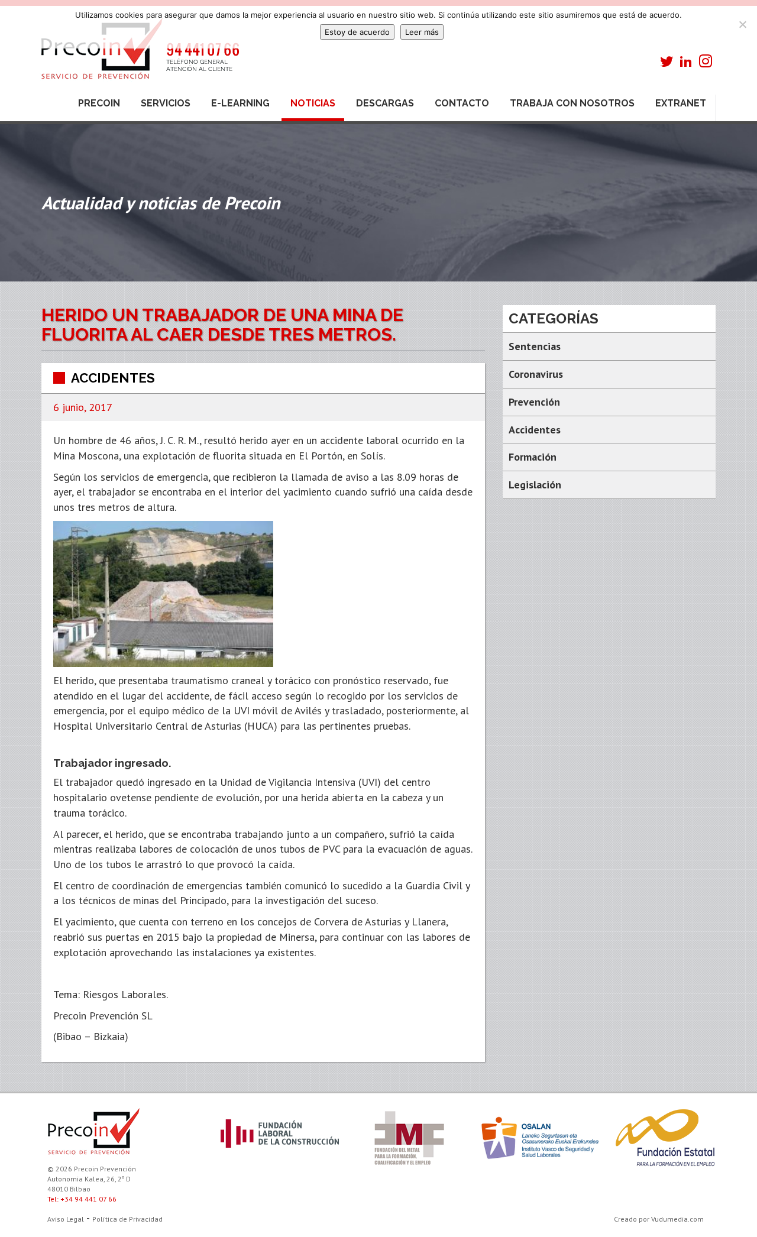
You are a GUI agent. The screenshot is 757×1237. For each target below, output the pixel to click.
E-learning (240, 103)
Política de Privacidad (127, 1219)
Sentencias (535, 346)
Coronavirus (536, 374)
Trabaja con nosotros (572, 103)
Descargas (385, 103)
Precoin (99, 103)
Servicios (165, 103)
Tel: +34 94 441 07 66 (82, 1198)
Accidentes (113, 378)
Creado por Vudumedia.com (659, 1219)
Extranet (680, 103)
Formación (533, 457)
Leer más (422, 32)
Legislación (535, 484)
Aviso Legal (65, 1219)
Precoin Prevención (139, 55)
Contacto (462, 103)
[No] (742, 24)
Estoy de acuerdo (357, 32)
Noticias (312, 103)
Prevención (534, 402)
